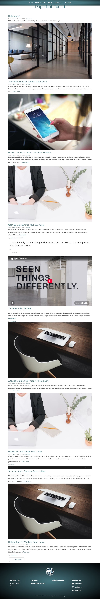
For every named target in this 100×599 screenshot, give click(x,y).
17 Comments (27, 84)
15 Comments (29, 18)
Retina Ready (14, 237)
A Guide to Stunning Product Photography (28, 381)
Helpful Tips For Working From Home (26, 542)
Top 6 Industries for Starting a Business (27, 81)
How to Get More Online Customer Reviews (29, 152)
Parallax (12, 464)
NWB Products (40, 3)
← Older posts (16, 559)
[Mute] (85, 467)
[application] (50, 467)
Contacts (68, 3)
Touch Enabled (20, 237)
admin (14, 18)
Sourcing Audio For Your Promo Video (26, 471)
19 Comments (27, 311)
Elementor (13, 165)
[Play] (10, 467)
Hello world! (14, 16)
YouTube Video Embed (19, 308)
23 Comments (27, 227)
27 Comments (27, 454)
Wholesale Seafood (55, 3)
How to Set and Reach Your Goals (25, 451)
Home (31, 3)
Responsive (13, 321)
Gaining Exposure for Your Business (26, 225)
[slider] (89, 467)
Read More (16, 91)
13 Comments (27, 155)
